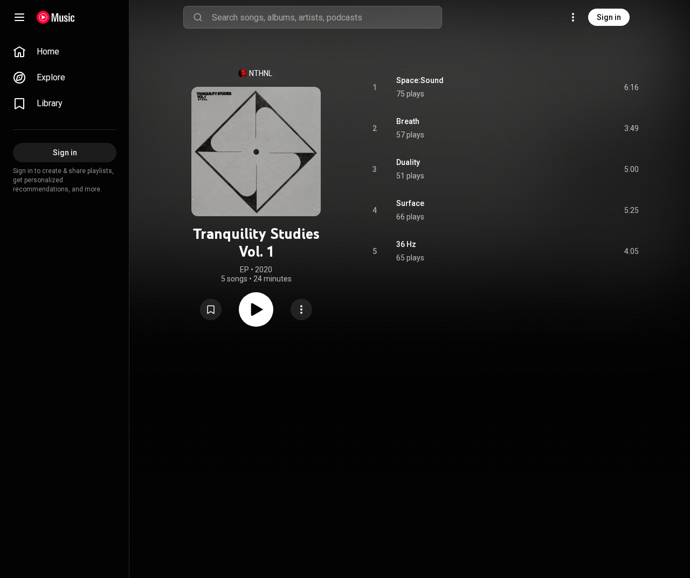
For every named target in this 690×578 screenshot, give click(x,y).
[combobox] (326, 17)
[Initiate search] (197, 17)
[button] (211, 309)
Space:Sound (420, 80)
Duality (408, 162)
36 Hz (406, 244)
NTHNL (260, 73)
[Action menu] (301, 309)
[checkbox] (631, 87)
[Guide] (19, 17)
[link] (64, 52)
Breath (407, 121)
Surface (410, 203)
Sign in (609, 17)
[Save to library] (210, 309)
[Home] (56, 17)
